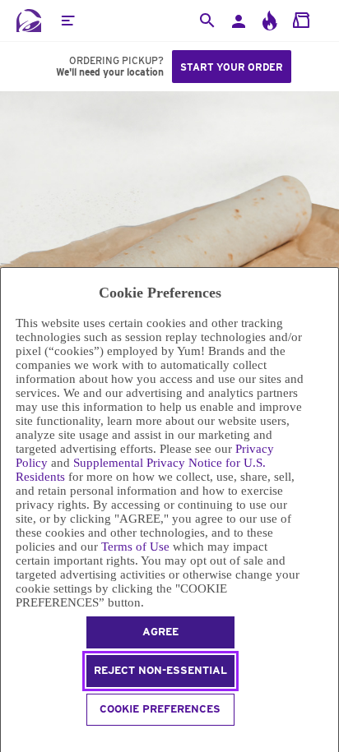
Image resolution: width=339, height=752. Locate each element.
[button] (67, 20)
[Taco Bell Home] (28, 20)
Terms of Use (135, 546)
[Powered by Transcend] (8, 741)
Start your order (231, 67)
